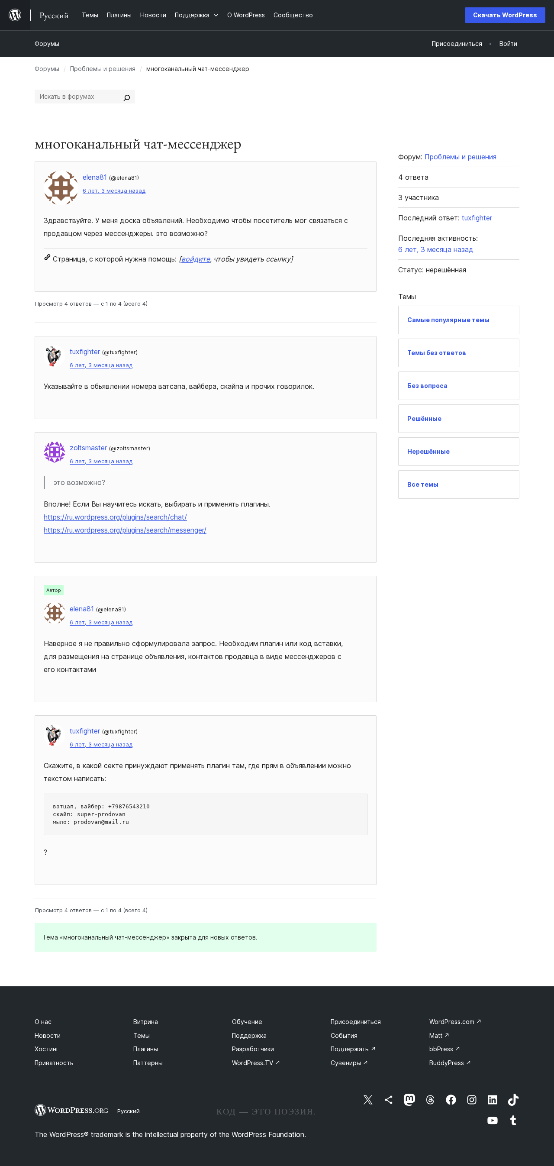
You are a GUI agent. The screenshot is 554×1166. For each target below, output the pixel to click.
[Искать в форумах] (127, 96)
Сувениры (349, 1062)
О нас (43, 1021)
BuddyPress (450, 1062)
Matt (439, 1035)
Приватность (54, 1062)
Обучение (247, 1021)
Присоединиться (356, 1021)
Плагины (145, 1049)
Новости (48, 1035)
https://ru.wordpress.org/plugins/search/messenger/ (125, 530)
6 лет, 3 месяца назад (114, 190)
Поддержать (353, 1049)
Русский (128, 1111)
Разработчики (253, 1049)
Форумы (47, 43)
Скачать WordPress (505, 15)
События (344, 1035)
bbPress (445, 1049)
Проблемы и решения (102, 68)
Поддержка (249, 1035)
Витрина (145, 1021)
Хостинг (47, 1049)
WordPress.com (455, 1021)
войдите (195, 259)
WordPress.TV (256, 1062)
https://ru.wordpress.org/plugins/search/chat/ (115, 517)
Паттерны (148, 1062)
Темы (141, 1035)
